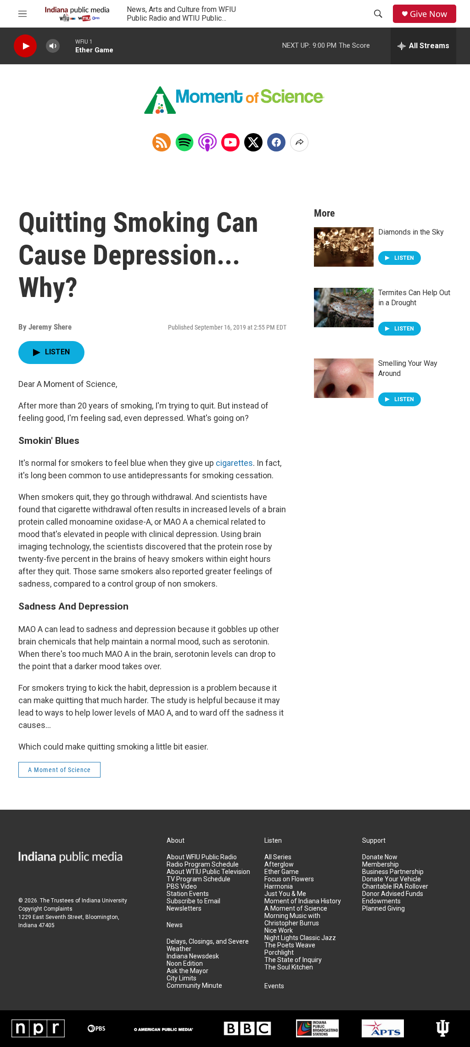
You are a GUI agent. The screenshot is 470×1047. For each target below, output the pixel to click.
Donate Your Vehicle (391, 879)
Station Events (188, 893)
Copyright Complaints (45, 909)
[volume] (53, 46)
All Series (277, 857)
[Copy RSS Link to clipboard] (161, 142)
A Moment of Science (59, 769)
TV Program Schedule (198, 879)
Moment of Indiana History (302, 901)
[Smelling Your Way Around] (344, 378)
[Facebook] (276, 142)
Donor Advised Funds (392, 893)
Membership (380, 864)
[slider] (67, 45)
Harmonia (278, 886)
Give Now (428, 14)
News (175, 925)
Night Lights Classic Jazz (300, 938)
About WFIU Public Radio (202, 857)
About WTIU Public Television (208, 871)
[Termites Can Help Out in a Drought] (344, 307)
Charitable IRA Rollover (395, 886)
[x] (253, 142)
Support (374, 840)
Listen (273, 840)
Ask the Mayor (187, 971)
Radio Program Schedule (203, 864)
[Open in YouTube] (230, 142)
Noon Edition (185, 963)
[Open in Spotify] (184, 142)
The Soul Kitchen (288, 967)
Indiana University (104, 900)
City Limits (181, 978)
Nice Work (278, 930)
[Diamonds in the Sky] (344, 247)
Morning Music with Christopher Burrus (292, 920)
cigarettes (234, 463)
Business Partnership (393, 871)
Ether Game (281, 871)
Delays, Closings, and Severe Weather (208, 945)
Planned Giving (383, 908)
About (176, 840)
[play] (25, 46)
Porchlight (279, 952)
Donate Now (379, 857)
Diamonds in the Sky (411, 232)
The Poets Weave (289, 945)
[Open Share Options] (299, 142)
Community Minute (194, 985)
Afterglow (279, 864)
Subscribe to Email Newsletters (193, 905)
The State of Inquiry (293, 960)
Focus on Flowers (289, 879)
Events (274, 986)
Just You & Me (285, 893)
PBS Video (182, 886)
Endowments (381, 901)
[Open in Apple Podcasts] (207, 142)
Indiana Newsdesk (193, 956)
